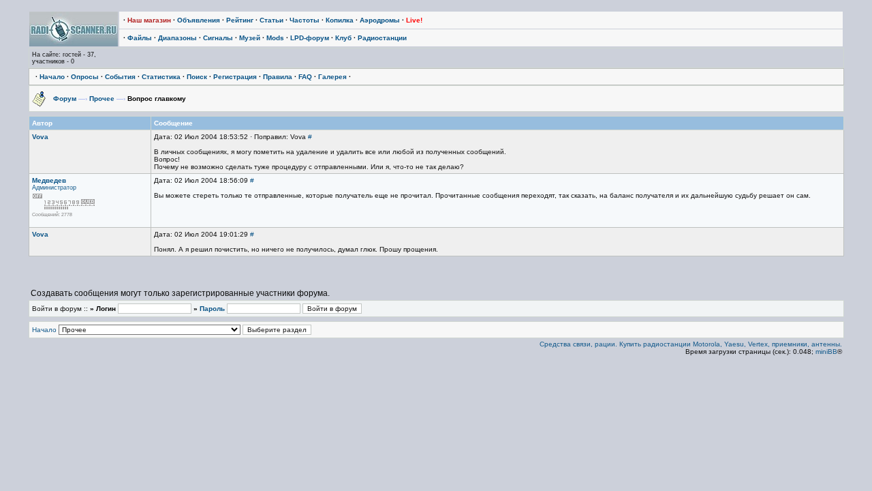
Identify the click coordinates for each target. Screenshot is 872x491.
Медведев (49, 180)
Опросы (85, 76)
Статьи (271, 20)
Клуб (343, 38)
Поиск (197, 76)
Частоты (305, 20)
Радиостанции (382, 38)
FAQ (305, 76)
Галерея (332, 76)
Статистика (161, 76)
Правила (277, 76)
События (120, 76)
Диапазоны (177, 38)
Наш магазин (149, 20)
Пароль (212, 308)
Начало (52, 76)
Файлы (139, 38)
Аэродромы (380, 20)
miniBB (826, 351)
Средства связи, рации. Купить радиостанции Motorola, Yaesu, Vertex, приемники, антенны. (691, 344)
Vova (40, 136)
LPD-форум (309, 38)
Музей (249, 38)
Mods (275, 38)
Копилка (340, 20)
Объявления (198, 20)
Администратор (54, 187)
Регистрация (235, 76)
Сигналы (218, 38)
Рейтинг (239, 20)
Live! (414, 20)
